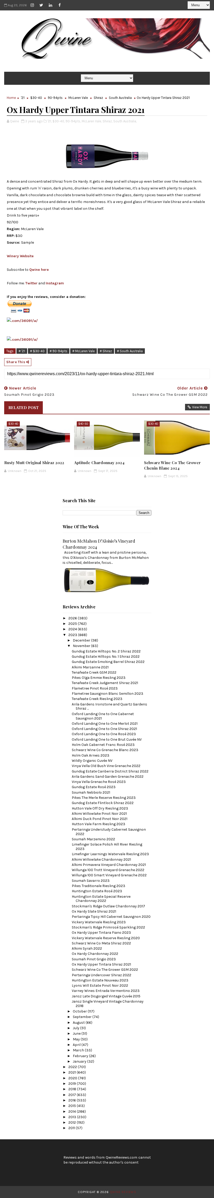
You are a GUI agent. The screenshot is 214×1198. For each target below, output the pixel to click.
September (82, 1017)
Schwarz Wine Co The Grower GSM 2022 (105, 969)
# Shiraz (106, 351)
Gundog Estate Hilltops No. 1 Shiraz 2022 (106, 656)
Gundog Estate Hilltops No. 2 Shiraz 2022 (106, 651)
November (82, 646)
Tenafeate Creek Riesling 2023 (97, 699)
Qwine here (39, 269)
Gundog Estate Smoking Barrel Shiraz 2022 (108, 662)
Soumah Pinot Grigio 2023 (94, 959)
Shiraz (98, 98)
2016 (72, 1100)
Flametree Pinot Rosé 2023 (95, 688)
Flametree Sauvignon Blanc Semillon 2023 (107, 693)
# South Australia (130, 351)
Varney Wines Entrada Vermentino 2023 (106, 991)
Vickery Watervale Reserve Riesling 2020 (106, 938)
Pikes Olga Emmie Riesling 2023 (99, 677)
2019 (72, 1083)
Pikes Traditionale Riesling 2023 (98, 886)
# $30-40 (37, 351)
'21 (23, 98)
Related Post (23, 407)
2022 (73, 1067)
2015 (72, 1106)
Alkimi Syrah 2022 (87, 948)
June (77, 1033)
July (76, 1028)
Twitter (31, 283)
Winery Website (20, 256)
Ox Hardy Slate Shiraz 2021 (94, 911)
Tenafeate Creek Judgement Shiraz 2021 (105, 683)
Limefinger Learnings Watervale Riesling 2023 (110, 854)
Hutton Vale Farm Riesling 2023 (98, 824)
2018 (72, 1089)
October (80, 1011)
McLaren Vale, (92, 121)
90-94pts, (73, 121)
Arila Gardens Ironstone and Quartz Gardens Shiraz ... (109, 706)
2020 (73, 1078)
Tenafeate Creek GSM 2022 (94, 672)
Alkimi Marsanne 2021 (90, 667)
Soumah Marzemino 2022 (93, 839)
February (81, 1056)
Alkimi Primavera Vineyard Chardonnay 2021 (109, 864)
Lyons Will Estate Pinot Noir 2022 (100, 985)
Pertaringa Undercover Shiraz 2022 (101, 975)
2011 (72, 1128)
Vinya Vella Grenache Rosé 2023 (99, 782)
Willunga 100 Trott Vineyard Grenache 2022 (108, 870)
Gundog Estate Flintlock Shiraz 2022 (103, 803)
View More (199, 407)
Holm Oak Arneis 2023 (90, 755)
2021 (72, 1072)
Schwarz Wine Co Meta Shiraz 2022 (101, 943)
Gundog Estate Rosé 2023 (94, 787)
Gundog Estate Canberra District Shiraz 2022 (110, 771)
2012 (72, 1122)
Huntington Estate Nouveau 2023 (100, 980)
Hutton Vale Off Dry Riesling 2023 (100, 808)
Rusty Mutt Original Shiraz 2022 (34, 462)
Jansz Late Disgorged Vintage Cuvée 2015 (106, 996)
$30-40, (58, 121)
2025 (73, 623)
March (79, 1050)
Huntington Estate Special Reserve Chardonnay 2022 (101, 898)
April (77, 1045)
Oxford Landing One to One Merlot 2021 (105, 723)
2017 (72, 1095)
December (82, 640)
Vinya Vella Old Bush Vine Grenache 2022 (106, 766)
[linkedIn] (50, 5)
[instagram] (32, 5)
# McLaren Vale (83, 351)
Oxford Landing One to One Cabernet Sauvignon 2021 (103, 716)
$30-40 (36, 98)
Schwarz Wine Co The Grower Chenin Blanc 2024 (172, 465)
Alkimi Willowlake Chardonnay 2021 (101, 859)
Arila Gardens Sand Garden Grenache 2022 (108, 776)
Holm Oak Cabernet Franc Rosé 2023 (103, 744)
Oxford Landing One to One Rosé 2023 (104, 734)
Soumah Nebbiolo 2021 (91, 792)
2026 (73, 618)
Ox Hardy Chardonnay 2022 (95, 953)
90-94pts (55, 98)
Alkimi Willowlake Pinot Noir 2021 (99, 813)
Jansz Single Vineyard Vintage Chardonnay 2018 (108, 1003)
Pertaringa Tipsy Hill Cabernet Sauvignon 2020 (111, 916)
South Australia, (125, 121)
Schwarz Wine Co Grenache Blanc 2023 (105, 750)
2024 (73, 629)
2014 (72, 1111)
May (77, 1039)
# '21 (22, 351)
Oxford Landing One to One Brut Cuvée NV (107, 739)
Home (11, 98)
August (79, 1022)
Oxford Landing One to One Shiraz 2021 (104, 729)
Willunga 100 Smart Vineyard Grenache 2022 (109, 875)
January (80, 1061)
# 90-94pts (58, 351)
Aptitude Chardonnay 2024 (99, 462)
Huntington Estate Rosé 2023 (97, 891)
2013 (72, 1117)
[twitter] (41, 5)
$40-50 (83, 424)
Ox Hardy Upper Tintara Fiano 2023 (101, 932)
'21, (49, 121)
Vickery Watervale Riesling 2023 (99, 922)
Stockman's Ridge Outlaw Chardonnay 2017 (108, 906)
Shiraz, (107, 121)
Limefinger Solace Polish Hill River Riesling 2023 (107, 846)
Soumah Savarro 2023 (91, 880)
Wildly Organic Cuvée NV (92, 760)
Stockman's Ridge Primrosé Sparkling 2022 (108, 927)
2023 (73, 635)
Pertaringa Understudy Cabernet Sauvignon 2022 (109, 831)
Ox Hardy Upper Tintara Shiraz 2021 (101, 964)
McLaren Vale (78, 98)
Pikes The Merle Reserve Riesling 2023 (104, 797)
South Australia (120, 98)
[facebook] (59, 5)
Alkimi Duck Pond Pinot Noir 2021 (99, 819)
